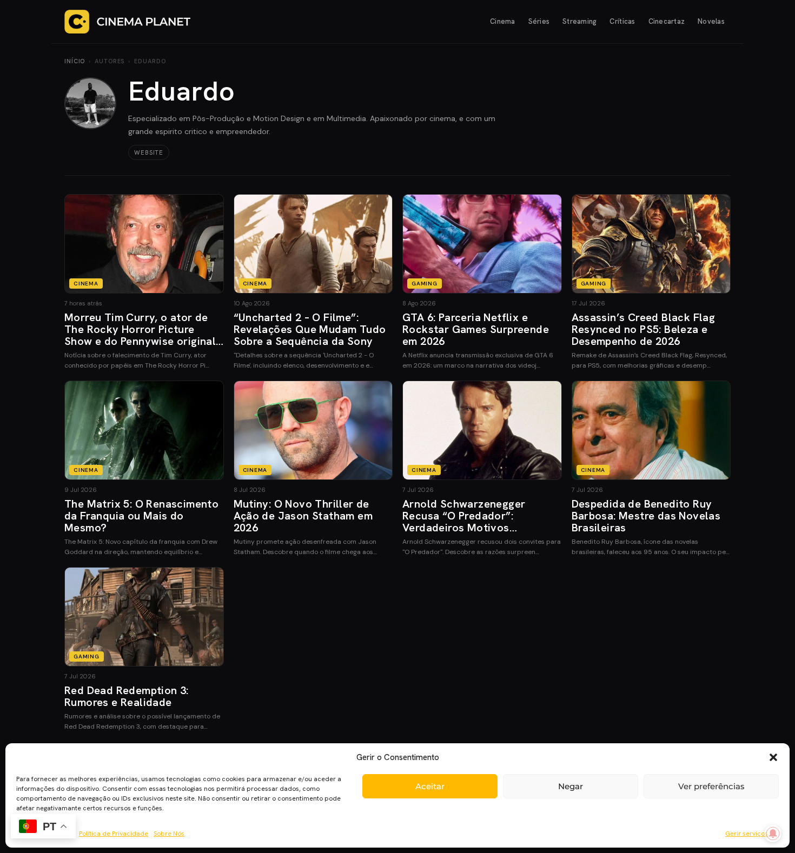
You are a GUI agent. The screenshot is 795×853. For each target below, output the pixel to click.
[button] (773, 757)
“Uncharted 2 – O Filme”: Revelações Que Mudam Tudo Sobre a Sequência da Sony (310, 329)
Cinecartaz (666, 21)
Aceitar (430, 786)
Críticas (622, 21)
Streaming (579, 21)
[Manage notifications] (772, 833)
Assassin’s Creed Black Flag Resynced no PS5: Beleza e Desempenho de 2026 (644, 329)
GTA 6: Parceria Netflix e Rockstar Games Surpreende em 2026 (475, 329)
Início (74, 61)
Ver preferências (711, 786)
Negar (570, 786)
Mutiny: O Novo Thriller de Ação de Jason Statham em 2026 (303, 516)
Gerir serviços (746, 833)
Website (148, 152)
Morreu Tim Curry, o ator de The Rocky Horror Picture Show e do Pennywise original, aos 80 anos (141, 335)
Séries (539, 21)
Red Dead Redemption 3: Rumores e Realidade (126, 696)
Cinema (502, 21)
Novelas (711, 21)
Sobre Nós (169, 833)
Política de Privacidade (113, 833)
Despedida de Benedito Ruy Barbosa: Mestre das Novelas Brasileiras (646, 516)
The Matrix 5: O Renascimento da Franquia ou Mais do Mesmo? (141, 516)
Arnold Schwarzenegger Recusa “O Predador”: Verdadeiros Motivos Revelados (463, 522)
